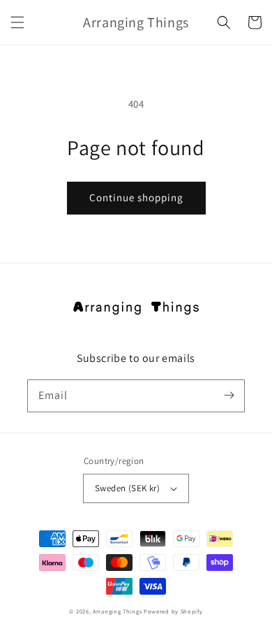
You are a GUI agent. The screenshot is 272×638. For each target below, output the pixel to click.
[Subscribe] (228, 395)
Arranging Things (117, 611)
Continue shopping (136, 197)
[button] (17, 22)
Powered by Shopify (173, 611)
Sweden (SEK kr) (127, 488)
